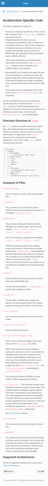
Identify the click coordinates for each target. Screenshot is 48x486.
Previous (9, 471)
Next (40, 471)
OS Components (13, 11)
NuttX (25, 3)
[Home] (4, 11)
